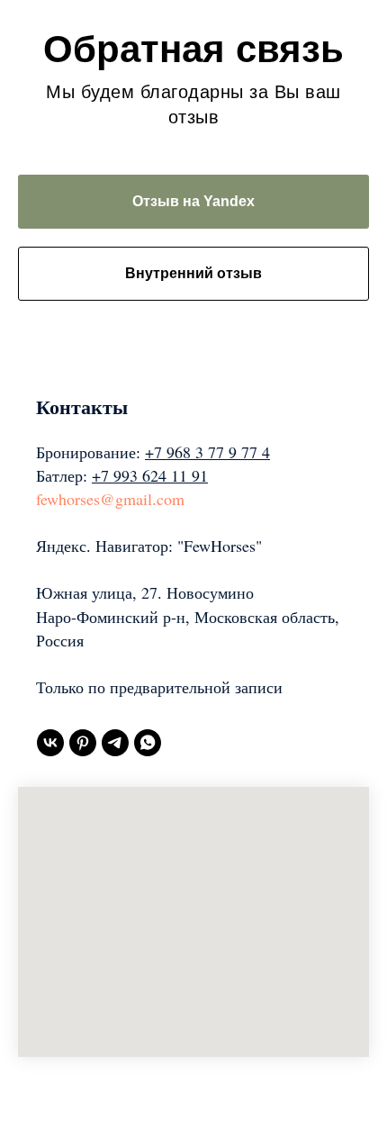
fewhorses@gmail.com (110, 499)
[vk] (50, 742)
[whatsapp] (147, 742)
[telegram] (115, 742)
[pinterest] (82, 742)
